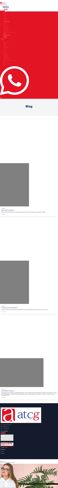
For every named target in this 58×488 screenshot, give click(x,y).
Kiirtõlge (4, 23)
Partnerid (5, 17)
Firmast (5, 12)
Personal (4, 20)
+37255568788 (4, 5)
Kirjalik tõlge (5, 27)
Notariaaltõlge (5, 25)
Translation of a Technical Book (9, 307)
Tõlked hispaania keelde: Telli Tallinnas (10, 32)
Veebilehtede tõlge (6, 29)
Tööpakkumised (6, 19)
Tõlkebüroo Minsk (4, 447)
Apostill (4, 24)
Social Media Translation (7, 390)
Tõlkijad (4, 15)
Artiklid (4, 16)
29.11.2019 (3, 208)
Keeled (5, 33)
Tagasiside (5, 37)
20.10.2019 (3, 389)
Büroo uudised (5, 13)
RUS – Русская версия (5, 428)
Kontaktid (5, 36)
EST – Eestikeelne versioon (6, 424)
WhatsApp (2, 453)
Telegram (2, 451)
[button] (25, 39)
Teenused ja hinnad (6, 21)
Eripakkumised (5, 31)
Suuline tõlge (5, 28)
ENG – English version (5, 426)
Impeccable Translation (7, 210)
